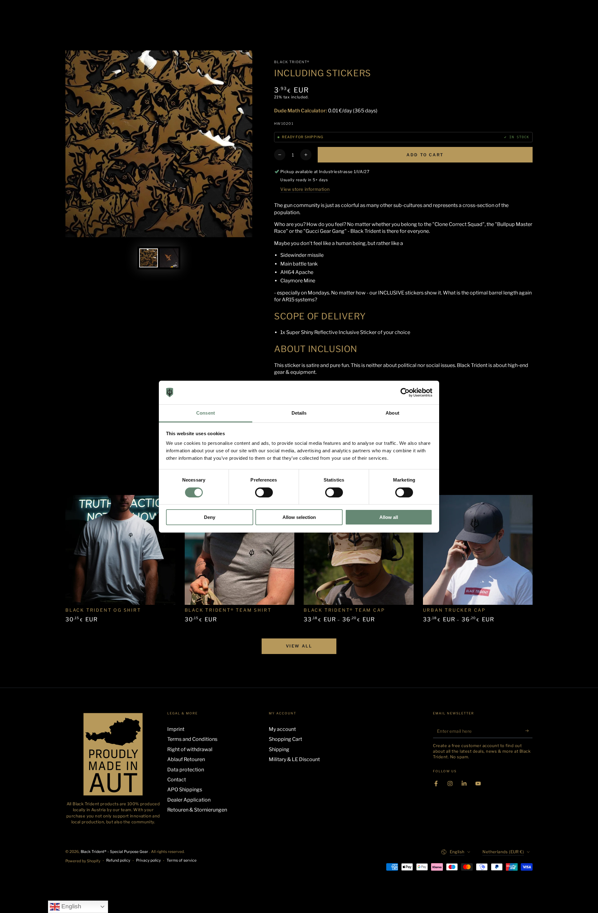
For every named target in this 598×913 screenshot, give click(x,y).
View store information (305, 189)
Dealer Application (189, 800)
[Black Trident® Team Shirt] (240, 550)
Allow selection (299, 517)
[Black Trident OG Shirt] (120, 550)
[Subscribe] (529, 731)
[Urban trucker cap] (478, 550)
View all (299, 645)
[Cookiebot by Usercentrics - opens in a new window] (405, 392)
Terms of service (182, 860)
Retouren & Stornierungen (197, 810)
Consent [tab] (205, 413)
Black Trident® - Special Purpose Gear (115, 851)
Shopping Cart (285, 739)
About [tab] (392, 413)
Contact (176, 780)
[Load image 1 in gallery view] (148, 257)
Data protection (185, 770)
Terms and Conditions (192, 739)
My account (282, 729)
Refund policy (118, 860)
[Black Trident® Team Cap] (359, 550)
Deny (209, 517)
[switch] (264, 492)
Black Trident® (291, 62)
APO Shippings (184, 790)
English (70, 906)
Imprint (175, 729)
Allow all (388, 517)
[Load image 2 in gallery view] (169, 257)
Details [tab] (299, 413)
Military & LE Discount (294, 759)
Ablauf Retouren (186, 759)
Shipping (279, 749)
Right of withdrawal (189, 749)
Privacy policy (148, 860)
